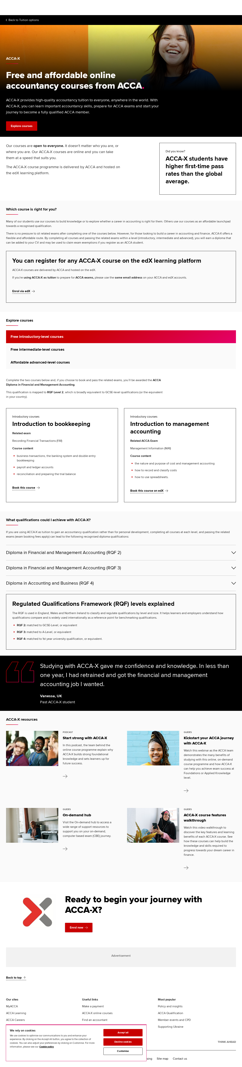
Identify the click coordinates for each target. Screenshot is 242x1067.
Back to (24, 20)
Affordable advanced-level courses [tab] (40, 362)
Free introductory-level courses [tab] (37, 336)
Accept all (123, 1032)
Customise (123, 1051)
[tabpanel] (121, 440)
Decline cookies (123, 1041)
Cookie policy (46, 1046)
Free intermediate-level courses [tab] (37, 349)
